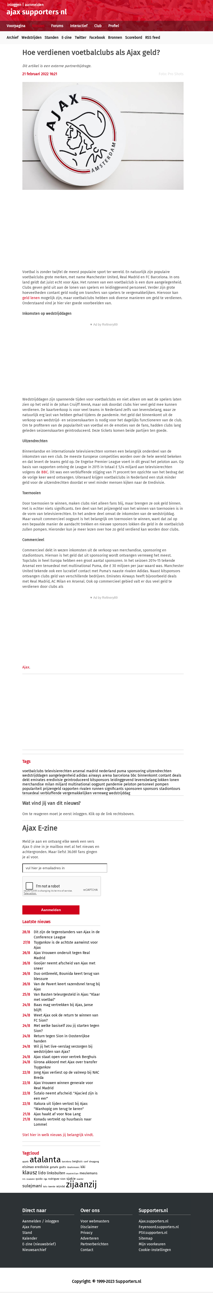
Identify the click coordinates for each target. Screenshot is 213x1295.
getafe (54, 1167)
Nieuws (38, 26)
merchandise (33, 784)
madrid (92, 771)
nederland (107, 771)
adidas (82, 775)
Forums (57, 26)
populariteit (32, 789)
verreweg (100, 793)
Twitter (80, 37)
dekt (26, 780)
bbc (134, 775)
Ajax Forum (31, 1227)
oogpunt (98, 784)
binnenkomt (147, 775)
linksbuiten (56, 1173)
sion (62, 1179)
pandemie (114, 784)
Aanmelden (31, 1221)
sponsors (150, 789)
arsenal (79, 771)
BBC (44, 472)
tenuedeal (30, 793)
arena (107, 775)
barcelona (121, 775)
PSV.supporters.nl (153, 1232)
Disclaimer (89, 1227)
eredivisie (54, 780)
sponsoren (133, 789)
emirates (38, 780)
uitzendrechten (159, 771)
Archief (12, 37)
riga (45, 1179)
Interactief (79, 26)
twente (51, 1186)
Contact (87, 1250)
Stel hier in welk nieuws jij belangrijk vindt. (58, 1135)
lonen (174, 780)
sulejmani (32, 1186)
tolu (45, 1186)
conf (86, 1161)
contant (164, 775)
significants (114, 789)
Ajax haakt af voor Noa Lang (57, 1114)
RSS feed (152, 37)
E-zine (67, 37)
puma (121, 771)
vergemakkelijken (77, 793)
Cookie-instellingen (155, 1250)
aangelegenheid (62, 775)
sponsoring (136, 771)
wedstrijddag (119, 793)
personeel (145, 784)
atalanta (45, 1159)
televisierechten (58, 771)
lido (42, 1172)
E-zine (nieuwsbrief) (39, 1244)
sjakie (71, 1179)
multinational (79, 784)
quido (39, 1179)
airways (95, 775)
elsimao (28, 1167)
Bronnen (115, 37)
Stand (27, 1232)
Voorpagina (16, 26)
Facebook (97, 37)
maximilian (72, 1173)
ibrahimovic (73, 1167)
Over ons (90, 1210)
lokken (163, 780)
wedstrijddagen (35, 775)
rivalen (85, 789)
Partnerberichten (94, 1244)
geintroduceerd (76, 780)
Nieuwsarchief (34, 1250)
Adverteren (90, 1238)
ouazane (30, 1179)
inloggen (14, 5)
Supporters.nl (153, 1210)
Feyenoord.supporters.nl (159, 1227)
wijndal (60, 1186)
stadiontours (169, 789)
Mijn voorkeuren (152, 1244)
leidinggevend (122, 780)
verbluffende (51, 793)
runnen (98, 789)
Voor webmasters (95, 1221)
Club (98, 26)
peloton (130, 784)
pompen (162, 784)
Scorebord (133, 37)
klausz (29, 1172)
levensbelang (146, 780)
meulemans (88, 1173)
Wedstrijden (32, 37)
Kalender (29, 1238)
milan (49, 784)
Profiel (113, 26)
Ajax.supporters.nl (153, 1221)
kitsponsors (99, 780)
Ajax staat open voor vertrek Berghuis (65, 1057)
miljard (61, 784)
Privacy (86, 1232)
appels (25, 1162)
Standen (51, 37)
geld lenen (31, 298)
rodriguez (53, 1179)
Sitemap (145, 1238)
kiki (83, 1167)
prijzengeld (52, 789)
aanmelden (34, 5)
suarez (80, 1179)
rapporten (70, 789)
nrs (23, 1179)
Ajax (25, 667)
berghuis (77, 1161)
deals (176, 775)
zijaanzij (81, 1184)
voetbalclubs (33, 771)
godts (62, 1167)
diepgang (94, 1161)
